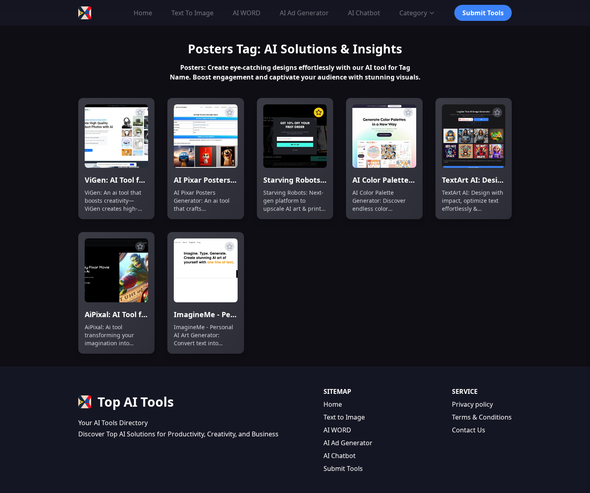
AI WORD (337, 430)
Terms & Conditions (482, 417)
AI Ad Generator (347, 442)
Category (413, 12)
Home (332, 404)
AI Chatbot (339, 455)
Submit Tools (343, 468)
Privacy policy (472, 404)
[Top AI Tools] (84, 12)
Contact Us (468, 430)
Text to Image (344, 417)
